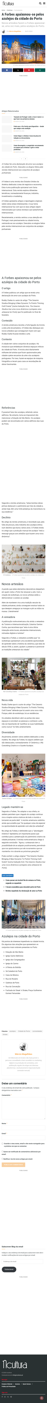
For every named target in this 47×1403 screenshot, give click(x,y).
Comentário (7, 1095)
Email (4, 1133)
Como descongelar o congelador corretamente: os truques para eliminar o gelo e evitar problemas (29, 147)
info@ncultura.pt (18, 1375)
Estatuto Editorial (7, 1384)
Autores (17, 1384)
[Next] (25, 158)
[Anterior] (21, 158)
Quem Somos (27, 1384)
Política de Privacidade (9, 1386)
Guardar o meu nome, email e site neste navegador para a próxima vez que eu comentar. (24, 1145)
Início (3, 10)
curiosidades (37, 1031)
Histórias (9, 10)
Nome (5, 1123)
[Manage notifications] (41, 1398)
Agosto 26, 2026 (19, 121)
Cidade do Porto (24, 1031)
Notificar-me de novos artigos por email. (18, 1159)
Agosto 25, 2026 (19, 140)
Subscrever (9, 1269)
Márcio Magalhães (15, 31)
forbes (5, 1034)
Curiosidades (18, 10)
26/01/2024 (28, 31)
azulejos (13, 1031)
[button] (23, 49)
